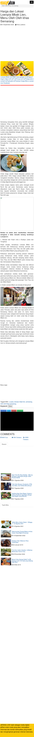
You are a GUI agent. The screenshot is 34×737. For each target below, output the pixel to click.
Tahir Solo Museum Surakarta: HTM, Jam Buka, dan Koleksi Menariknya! (22, 484)
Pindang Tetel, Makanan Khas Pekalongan (20, 541)
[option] (17, 73)
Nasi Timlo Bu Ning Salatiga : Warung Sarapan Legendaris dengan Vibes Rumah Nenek (22, 476)
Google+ (14, 411)
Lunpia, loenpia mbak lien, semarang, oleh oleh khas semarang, (16, 403)
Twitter (9, 411)
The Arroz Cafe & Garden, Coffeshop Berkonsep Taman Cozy (22, 550)
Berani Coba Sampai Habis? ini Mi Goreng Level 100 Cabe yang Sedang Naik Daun (22, 560)
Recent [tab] (4, 444)
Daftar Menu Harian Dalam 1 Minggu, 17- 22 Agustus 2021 (22, 522)
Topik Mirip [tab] (5, 505)
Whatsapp (20, 411)
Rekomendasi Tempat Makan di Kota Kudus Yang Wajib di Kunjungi (22, 532)
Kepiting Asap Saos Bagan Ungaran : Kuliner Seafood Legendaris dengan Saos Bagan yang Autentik (22, 495)
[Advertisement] (17, 44)
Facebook (3, 411)
